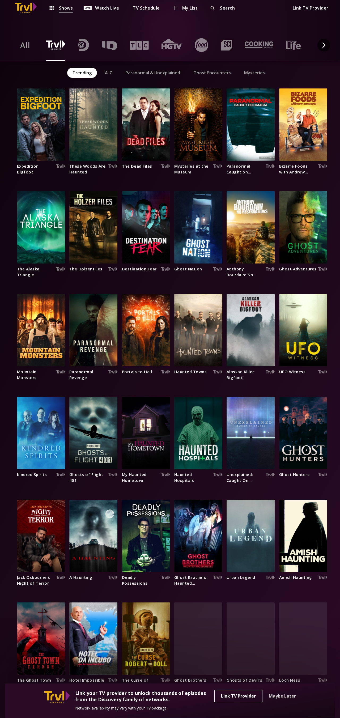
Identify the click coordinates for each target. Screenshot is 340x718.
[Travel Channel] (28, 8)
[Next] (323, 45)
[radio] (25, 45)
